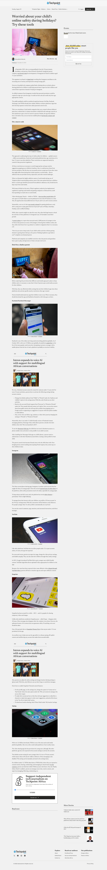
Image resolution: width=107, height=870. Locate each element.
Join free (79, 63)
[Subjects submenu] (45, 9)
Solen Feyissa (34, 336)
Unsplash (39, 151)
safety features (48, 494)
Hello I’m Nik (34, 544)
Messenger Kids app (23, 428)
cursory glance (17, 220)
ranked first (49, 343)
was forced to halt (22, 73)
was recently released (33, 204)
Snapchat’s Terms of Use (33, 629)
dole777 (34, 151)
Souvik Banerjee (34, 608)
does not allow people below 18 (47, 196)
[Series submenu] (50, 9)
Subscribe (88, 9)
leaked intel (30, 79)
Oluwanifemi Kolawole (20, 59)
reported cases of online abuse (48, 488)
